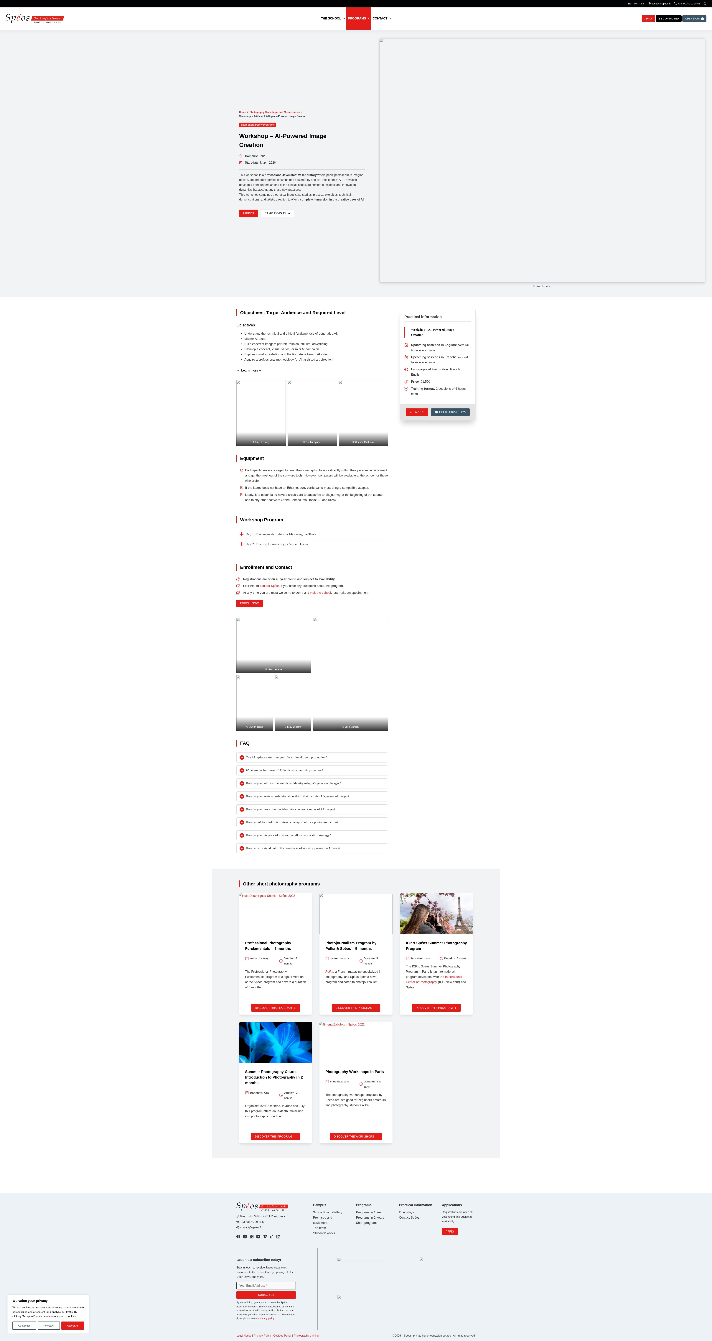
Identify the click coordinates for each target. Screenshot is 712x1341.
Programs (357, 18)
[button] (261, 413)
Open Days (692, 18)
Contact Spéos (409, 1217)
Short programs (367, 1223)
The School (331, 18)
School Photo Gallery (327, 1212)
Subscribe (266, 1294)
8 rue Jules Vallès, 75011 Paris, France (263, 1216)
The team (319, 1228)
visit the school (320, 592)
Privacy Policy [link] (262, 1335)
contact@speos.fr (661, 3)
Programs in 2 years (370, 1217)
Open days (406, 1212)
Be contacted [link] (669, 18)
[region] (48, 1314)
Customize (24, 1325)
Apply (450, 1231)
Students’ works (324, 1233)
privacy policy (267, 1318)
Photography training (306, 1335)
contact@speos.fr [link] (251, 1227)
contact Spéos (270, 586)
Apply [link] (648, 18)
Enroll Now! (249, 603)
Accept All (72, 1325)
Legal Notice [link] (243, 1335)
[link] (238, 1236)
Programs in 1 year (369, 1212)
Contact (380, 18)
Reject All (48, 1325)
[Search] (705, 3)
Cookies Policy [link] (282, 1335)
